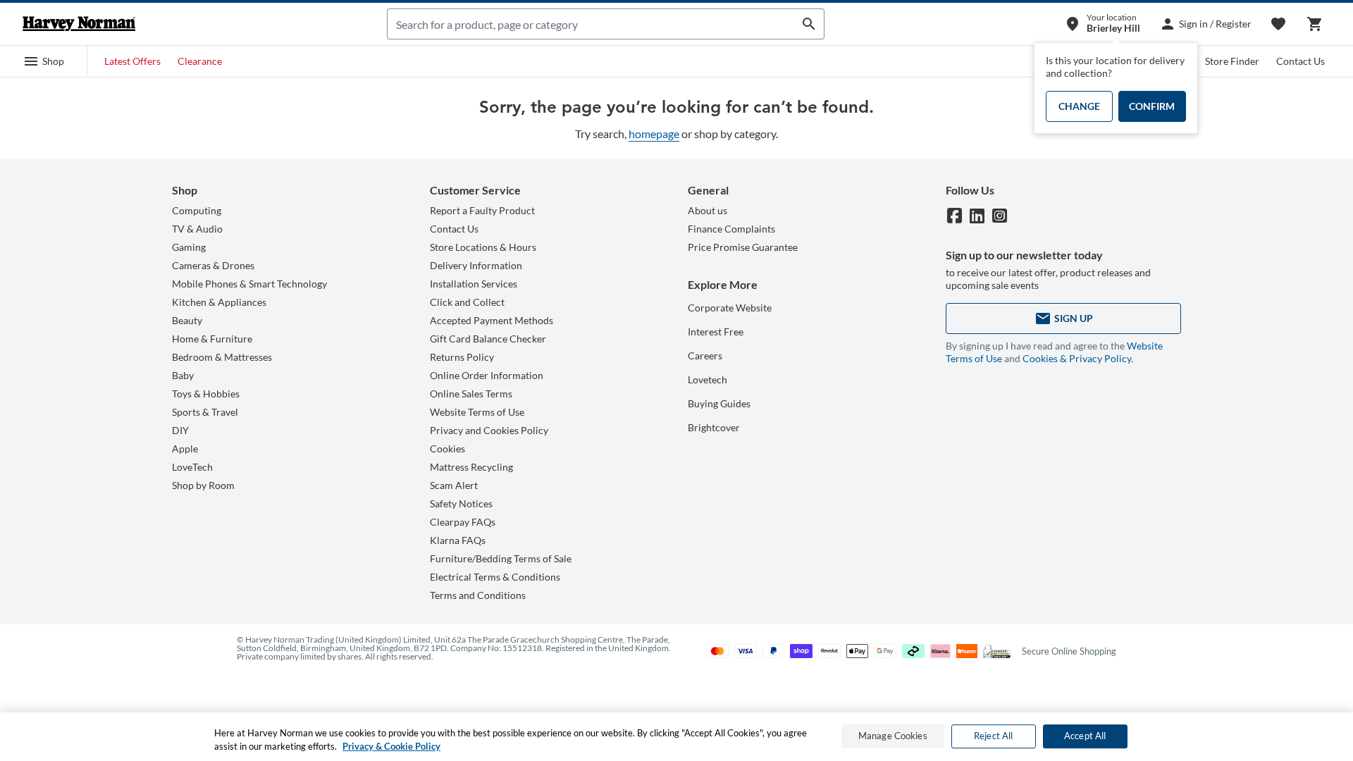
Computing (196, 210)
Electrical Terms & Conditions (495, 577)
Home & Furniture (212, 339)
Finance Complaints (731, 229)
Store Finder (1232, 61)
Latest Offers (132, 61)
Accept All (1085, 736)
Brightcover (714, 427)
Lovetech (707, 379)
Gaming (189, 247)
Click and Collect (467, 302)
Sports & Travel (205, 412)
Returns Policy (462, 357)
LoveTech (192, 467)
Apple (185, 448)
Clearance (200, 61)
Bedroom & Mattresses (222, 357)
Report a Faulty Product (482, 210)
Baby (183, 375)
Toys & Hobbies (206, 394)
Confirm (1152, 106)
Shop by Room (203, 485)
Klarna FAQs (458, 540)
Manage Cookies (892, 736)
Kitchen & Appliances (219, 302)
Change (1079, 106)
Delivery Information (476, 265)
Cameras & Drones (213, 265)
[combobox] (591, 23)
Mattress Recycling (471, 467)
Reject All (993, 736)
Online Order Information (486, 375)
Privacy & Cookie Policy (391, 746)
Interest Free (715, 332)
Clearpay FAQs (462, 522)
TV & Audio (197, 229)
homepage (654, 133)
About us (707, 210)
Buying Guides (719, 403)
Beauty (187, 320)
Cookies (447, 448)
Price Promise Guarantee (743, 247)
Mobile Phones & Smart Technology (249, 284)
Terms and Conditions (478, 595)
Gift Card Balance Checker (488, 339)
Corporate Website (730, 308)
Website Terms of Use (477, 412)
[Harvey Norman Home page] (79, 24)
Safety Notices (461, 503)
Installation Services (473, 284)
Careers (705, 355)
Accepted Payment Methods (491, 320)
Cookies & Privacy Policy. (1078, 358)
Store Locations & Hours (483, 247)
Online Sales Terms (471, 394)
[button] (43, 61)
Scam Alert (454, 485)
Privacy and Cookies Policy (489, 430)
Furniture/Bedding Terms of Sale (501, 558)
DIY (180, 430)
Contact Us (1300, 61)
